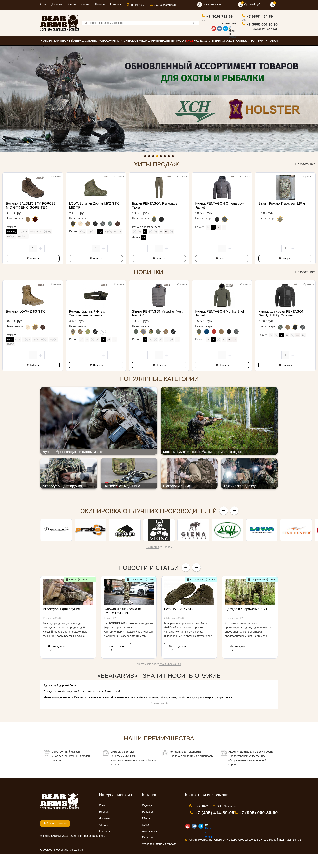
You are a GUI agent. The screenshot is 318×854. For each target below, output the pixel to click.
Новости (100, 4)
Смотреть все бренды (159, 547)
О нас (43, 4)
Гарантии (85, 4)
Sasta (145, 824)
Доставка (57, 4)
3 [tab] (154, 156)
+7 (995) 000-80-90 (262, 24)
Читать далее (56, 646)
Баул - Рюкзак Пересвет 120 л (281, 203)
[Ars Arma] (125, 530)
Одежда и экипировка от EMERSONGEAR (122, 611)
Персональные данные (68, 849)
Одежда (147, 805)
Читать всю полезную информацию (159, 664)
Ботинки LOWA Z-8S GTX (25, 311)
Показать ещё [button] (159, 703)
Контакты (115, 4)
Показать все (305, 164)
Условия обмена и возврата (159, 844)
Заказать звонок (265, 29)
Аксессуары (149, 831)
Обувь (146, 818)
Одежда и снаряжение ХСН (246, 609)
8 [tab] (173, 156)
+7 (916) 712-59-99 (218, 18)
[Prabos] (90, 530)
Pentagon (148, 811)
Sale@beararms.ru (165, 5)
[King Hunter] (296, 530)
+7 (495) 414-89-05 (258, 18)
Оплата (71, 4)
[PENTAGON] (56, 530)
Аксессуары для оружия (61, 609)
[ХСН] (227, 530)
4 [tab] (157, 156)
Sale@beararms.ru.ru (229, 806)
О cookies (46, 849)
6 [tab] (165, 156)
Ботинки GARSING (178, 609)
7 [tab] (169, 156)
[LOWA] (262, 530)
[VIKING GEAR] (159, 530)
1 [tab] (146, 156)
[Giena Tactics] (193, 530)
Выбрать (34, 258)
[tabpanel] (159, 99)
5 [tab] (161, 156)
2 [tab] (150, 156)
